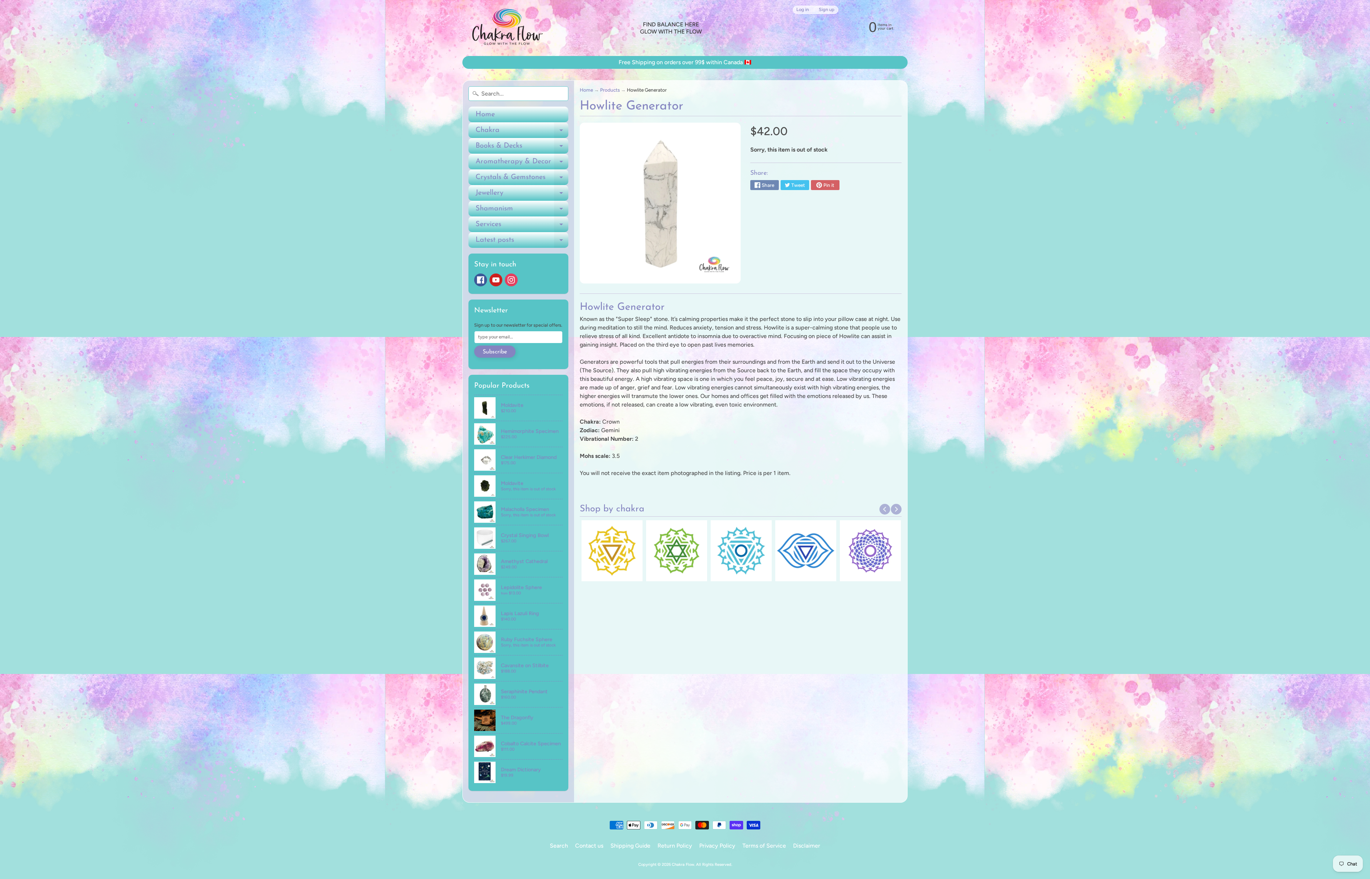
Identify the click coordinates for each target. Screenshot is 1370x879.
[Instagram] (511, 280)
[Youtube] (495, 280)
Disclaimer (806, 845)
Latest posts (522, 242)
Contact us (589, 845)
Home (485, 114)
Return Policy (675, 845)
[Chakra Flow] (507, 28)
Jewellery (522, 195)
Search (559, 845)
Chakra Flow (683, 864)
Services (522, 226)
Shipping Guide (630, 845)
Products (610, 90)
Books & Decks (522, 148)
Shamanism (522, 210)
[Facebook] (480, 280)
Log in (802, 9)
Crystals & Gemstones (522, 179)
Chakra (522, 132)
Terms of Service (764, 845)
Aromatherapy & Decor (522, 163)
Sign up (826, 9)
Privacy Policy (717, 845)
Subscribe (495, 352)
